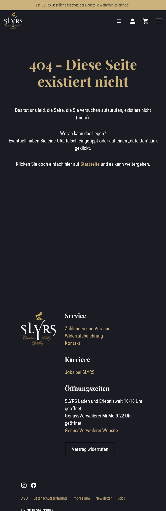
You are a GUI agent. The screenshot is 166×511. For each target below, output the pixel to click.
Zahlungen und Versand (87, 328)
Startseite (90, 164)
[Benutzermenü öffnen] (132, 21)
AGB (24, 498)
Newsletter (104, 498)
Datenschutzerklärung (50, 498)
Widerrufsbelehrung (84, 336)
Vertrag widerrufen (90, 449)
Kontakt (72, 343)
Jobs (121, 498)
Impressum (81, 498)
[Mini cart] (145, 21)
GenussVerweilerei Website (91, 430)
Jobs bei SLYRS (79, 372)
